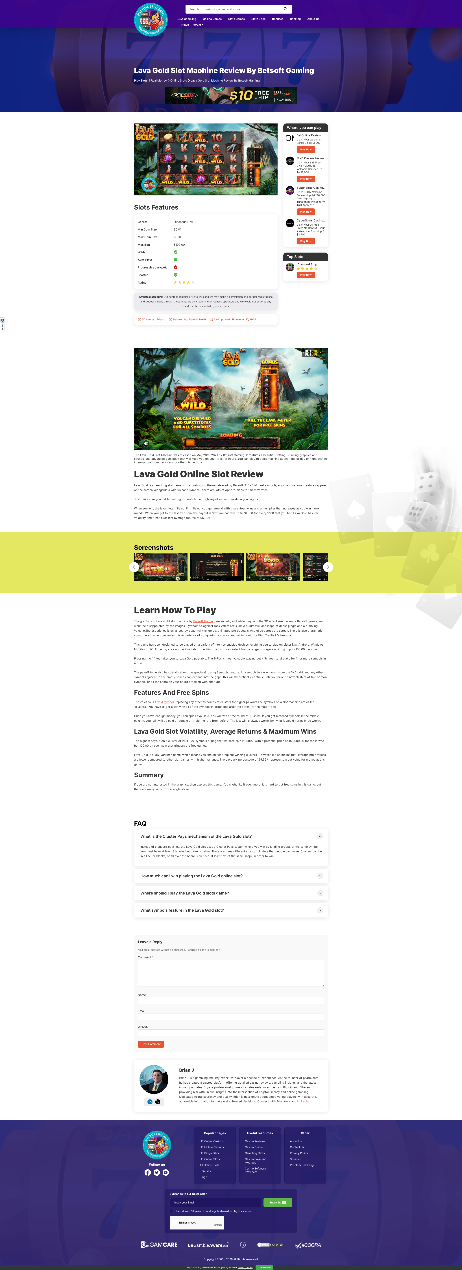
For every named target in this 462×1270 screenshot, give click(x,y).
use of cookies (245, 1267)
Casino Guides (254, 1147)
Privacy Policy (299, 1153)
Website (143, 1027)
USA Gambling (186, 19)
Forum (197, 24)
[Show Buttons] (2, 319)
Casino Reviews (255, 1141)
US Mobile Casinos (212, 1147)
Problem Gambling (302, 1165)
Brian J (186, 1070)
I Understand (264, 1267)
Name (142, 995)
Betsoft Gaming (204, 621)
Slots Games (236, 19)
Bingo (203, 1177)
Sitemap (295, 1159)
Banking (295, 19)
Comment (146, 957)
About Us (313, 19)
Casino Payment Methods (255, 1160)
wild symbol (165, 702)
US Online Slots (210, 1159)
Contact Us (297, 1147)
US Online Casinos (212, 1141)
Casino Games (212, 19)
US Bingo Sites (209, 1153)
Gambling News (255, 1153)
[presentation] (134, 567)
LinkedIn (303, 1101)
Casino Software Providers (255, 1170)
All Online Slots (209, 1165)
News (185, 24)
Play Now (306, 149)
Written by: (153, 319)
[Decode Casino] (231, 89)
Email (141, 1011)
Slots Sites (258, 19)
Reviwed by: (189, 319)
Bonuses (277, 19)
